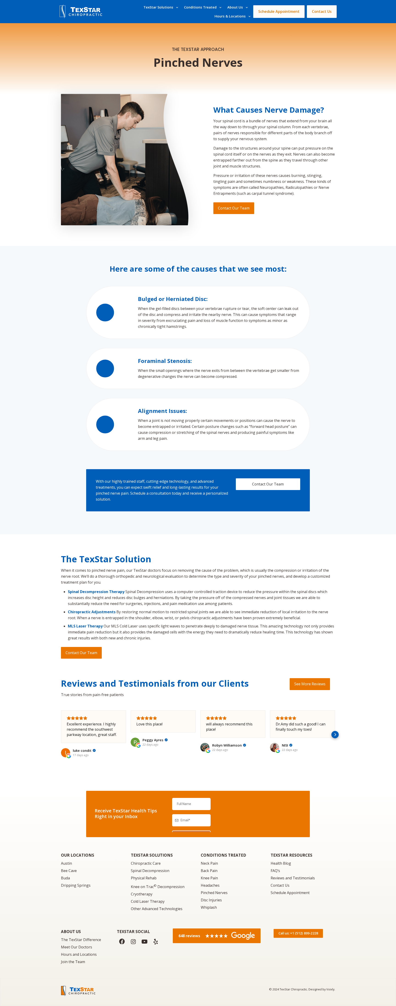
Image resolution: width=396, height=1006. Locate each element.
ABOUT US (71, 931)
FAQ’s (275, 870)
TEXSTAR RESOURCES (291, 855)
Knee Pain (209, 878)
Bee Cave (69, 870)
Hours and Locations (79, 954)
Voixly (330, 989)
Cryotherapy (141, 894)
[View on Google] (65, 752)
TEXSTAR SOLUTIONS (152, 855)
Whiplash (209, 907)
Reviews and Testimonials (293, 878)
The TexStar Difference (81, 939)
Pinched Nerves (214, 892)
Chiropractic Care (146, 863)
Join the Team (73, 961)
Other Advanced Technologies (156, 908)
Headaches (210, 885)
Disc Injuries (211, 900)
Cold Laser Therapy (148, 901)
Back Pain (209, 870)
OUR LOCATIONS (77, 855)
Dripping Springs (76, 885)
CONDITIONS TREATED (223, 855)
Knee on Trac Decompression (157, 886)
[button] (61, 734)
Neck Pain (209, 863)
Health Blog (281, 863)
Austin (66, 863)
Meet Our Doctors (76, 947)
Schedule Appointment (290, 892)
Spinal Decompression (150, 870)
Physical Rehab (144, 878)
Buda (65, 878)
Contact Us (280, 885)
